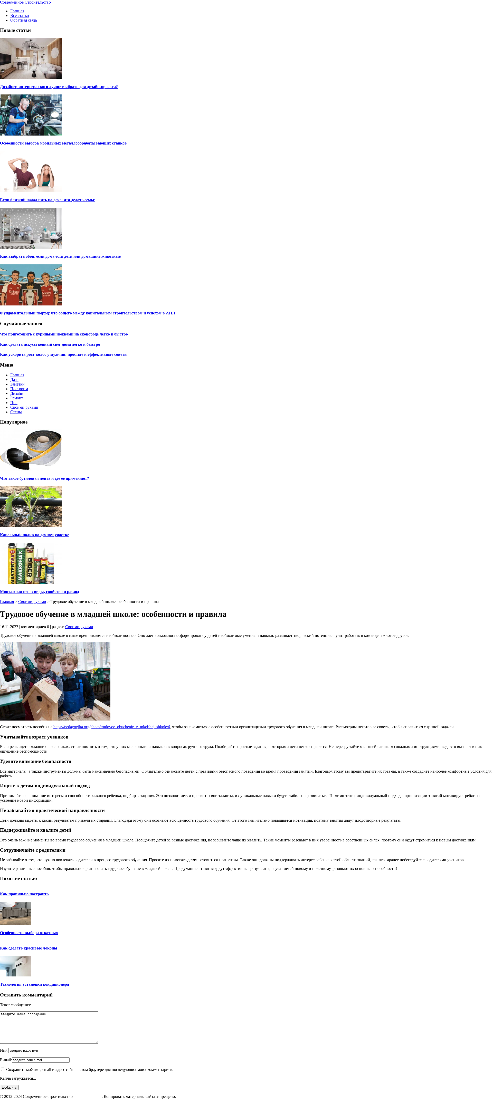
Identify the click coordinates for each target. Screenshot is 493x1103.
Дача (14, 379)
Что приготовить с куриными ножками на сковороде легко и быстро (64, 334)
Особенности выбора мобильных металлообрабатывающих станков (63, 143)
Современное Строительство (25, 2)
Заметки (17, 384)
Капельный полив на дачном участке (34, 535)
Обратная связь (23, 20)
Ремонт (16, 398)
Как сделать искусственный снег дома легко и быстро (50, 344)
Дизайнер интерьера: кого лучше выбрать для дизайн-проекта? (59, 86)
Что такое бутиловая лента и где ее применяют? (44, 478)
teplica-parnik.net (88, 1096)
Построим (19, 389)
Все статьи (19, 15)
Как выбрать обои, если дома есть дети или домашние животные (60, 256)
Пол (13, 402)
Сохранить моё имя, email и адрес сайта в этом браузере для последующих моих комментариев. (89, 1069)
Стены (16, 412)
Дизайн (16, 393)
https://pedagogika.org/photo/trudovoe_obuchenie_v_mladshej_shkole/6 (111, 727)
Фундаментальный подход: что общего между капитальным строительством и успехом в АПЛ (87, 313)
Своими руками (24, 407)
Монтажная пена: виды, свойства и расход (39, 591)
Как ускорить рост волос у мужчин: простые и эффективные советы (64, 354)
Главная (17, 11)
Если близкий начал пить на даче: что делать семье (47, 200)
